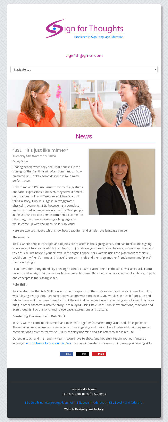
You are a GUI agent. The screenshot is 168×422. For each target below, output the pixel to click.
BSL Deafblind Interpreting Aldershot (49, 402)
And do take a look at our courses (48, 343)
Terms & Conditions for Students (84, 394)
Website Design (74, 409)
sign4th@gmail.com (84, 55)
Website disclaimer (84, 389)
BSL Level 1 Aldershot (91, 402)
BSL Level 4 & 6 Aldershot (126, 402)
